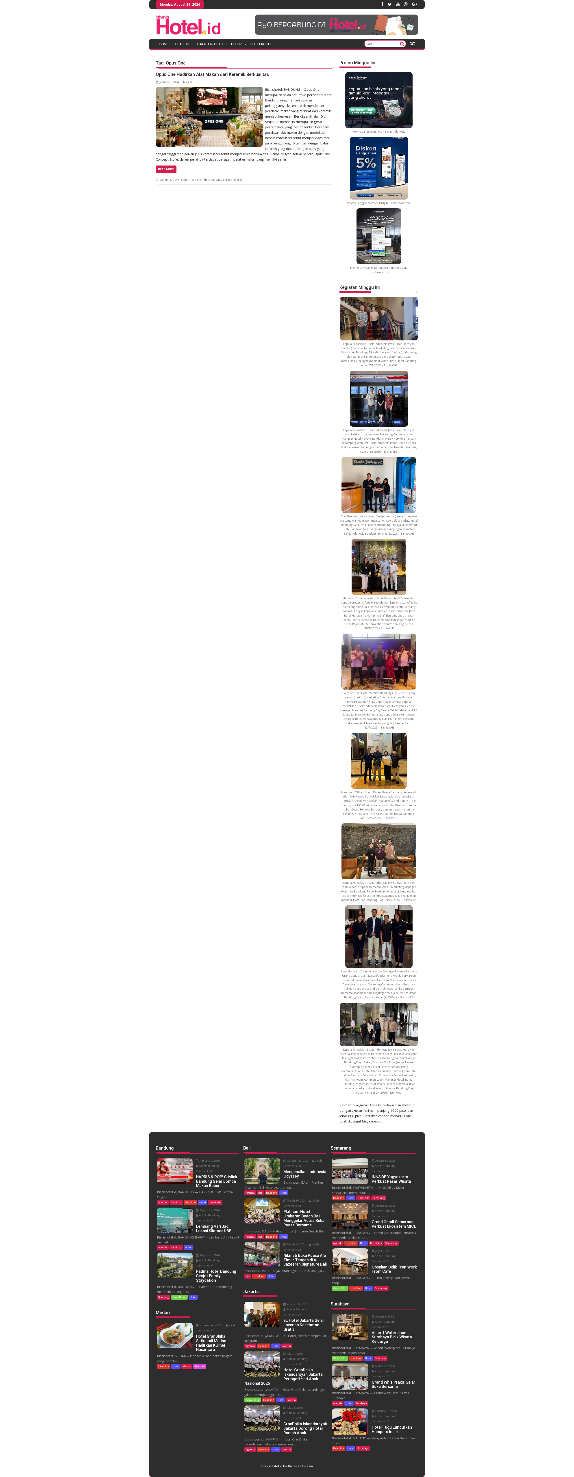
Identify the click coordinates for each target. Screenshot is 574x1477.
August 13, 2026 (385, 1206)
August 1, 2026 (384, 1316)
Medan (187, 1366)
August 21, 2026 (209, 1161)
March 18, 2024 (296, 1244)
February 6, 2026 (386, 1411)
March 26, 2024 (296, 1200)
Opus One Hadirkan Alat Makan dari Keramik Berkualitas (212, 74)
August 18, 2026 (385, 1161)
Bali (260, 1192)
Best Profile (261, 44)
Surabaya (380, 1358)
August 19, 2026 (296, 1304)
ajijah (189, 82)
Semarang (379, 1198)
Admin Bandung (209, 1166)
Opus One (214, 180)
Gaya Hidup (180, 180)
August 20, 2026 (209, 1255)
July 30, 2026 (383, 1251)
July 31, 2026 (294, 1354)
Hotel (202, 1202)
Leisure (237, 44)
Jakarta (287, 1346)
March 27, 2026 (385, 1366)
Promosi (200, 1366)
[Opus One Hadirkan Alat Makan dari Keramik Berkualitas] (209, 89)
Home (163, 44)
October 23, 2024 (297, 1161)
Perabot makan (233, 180)
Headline (182, 44)
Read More (166, 169)
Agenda (162, 1202)
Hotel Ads (215, 1202)
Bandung (165, 180)
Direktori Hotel (210, 44)
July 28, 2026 (294, 1408)
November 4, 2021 (211, 1325)
